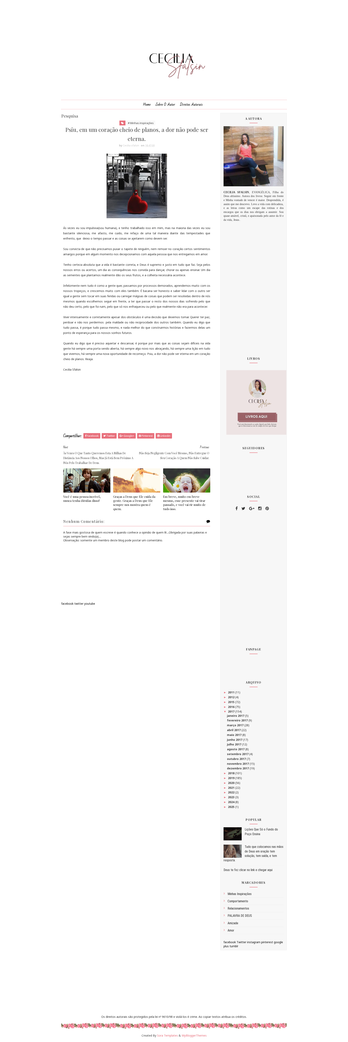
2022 (231, 792)
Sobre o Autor (165, 104)
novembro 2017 (238, 764)
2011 (231, 692)
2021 (231, 788)
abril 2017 (234, 730)
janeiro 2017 (236, 716)
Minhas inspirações (240, 894)
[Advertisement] (136, 402)
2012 (231, 697)
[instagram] (260, 508)
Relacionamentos (238, 908)
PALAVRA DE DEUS (240, 916)
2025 (231, 807)
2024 (231, 802)
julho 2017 (234, 744)
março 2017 (235, 725)
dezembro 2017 (238, 768)
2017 (231, 711)
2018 (231, 773)
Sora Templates (167, 1035)
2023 (231, 797)
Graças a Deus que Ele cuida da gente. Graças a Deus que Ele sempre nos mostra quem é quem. (134, 503)
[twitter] (243, 508)
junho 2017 (235, 740)
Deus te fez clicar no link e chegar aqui (248, 870)
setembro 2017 (238, 754)
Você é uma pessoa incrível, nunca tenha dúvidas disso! (82, 499)
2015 (231, 702)
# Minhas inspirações (141, 123)
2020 (231, 783)
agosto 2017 (236, 749)
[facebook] (236, 508)
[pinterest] (267, 508)
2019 (231, 778)
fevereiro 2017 (238, 720)
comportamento (238, 901)
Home (147, 104)
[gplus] (251, 508)
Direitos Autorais (191, 104)
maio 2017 (234, 735)
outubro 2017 (237, 759)
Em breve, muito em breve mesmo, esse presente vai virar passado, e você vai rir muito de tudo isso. (184, 503)
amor (231, 930)
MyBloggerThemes (194, 1035)
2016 (231, 707)
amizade (233, 923)
